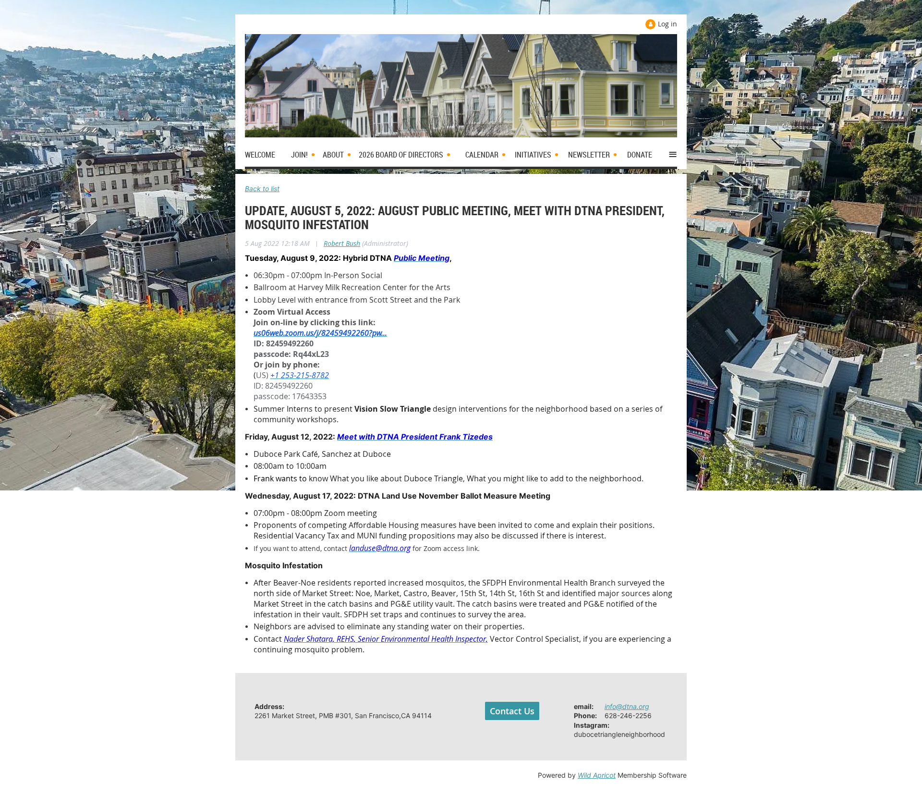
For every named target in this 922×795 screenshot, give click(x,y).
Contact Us (512, 711)
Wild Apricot (597, 775)
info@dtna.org (627, 706)
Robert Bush (342, 243)
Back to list (262, 188)
